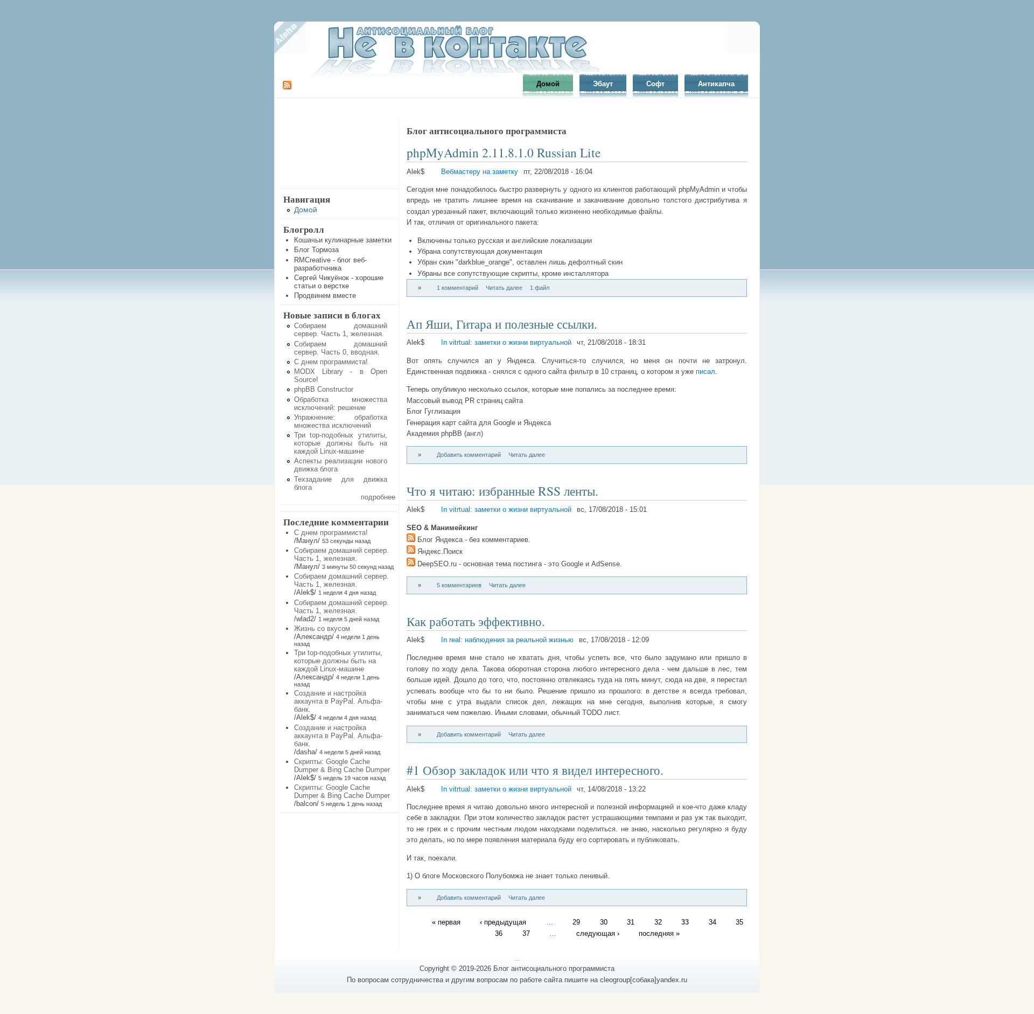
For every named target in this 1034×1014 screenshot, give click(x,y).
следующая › (597, 933)
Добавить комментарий (469, 455)
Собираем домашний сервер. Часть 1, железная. (341, 330)
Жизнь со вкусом (322, 628)
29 (576, 922)
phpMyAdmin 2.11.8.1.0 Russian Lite (503, 152)
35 (739, 922)
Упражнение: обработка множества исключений (341, 421)
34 (712, 922)
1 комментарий (457, 287)
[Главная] (461, 76)
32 (658, 922)
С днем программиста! (331, 362)
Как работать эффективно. (476, 621)
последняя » (659, 933)
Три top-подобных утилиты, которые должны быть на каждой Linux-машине (341, 443)
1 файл (539, 287)
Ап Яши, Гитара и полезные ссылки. (502, 323)
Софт (655, 84)
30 (603, 922)
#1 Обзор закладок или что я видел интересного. (535, 770)
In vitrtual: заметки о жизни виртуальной (506, 342)
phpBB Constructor (323, 389)
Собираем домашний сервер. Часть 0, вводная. (341, 348)
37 (526, 933)
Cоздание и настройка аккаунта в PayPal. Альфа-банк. (338, 701)
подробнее (378, 497)
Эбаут (603, 84)
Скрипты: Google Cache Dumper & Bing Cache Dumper (342, 766)
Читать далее (504, 287)
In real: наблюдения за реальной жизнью (507, 640)
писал (705, 371)
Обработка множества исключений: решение (341, 403)
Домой (548, 84)
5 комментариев (459, 585)
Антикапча (716, 84)
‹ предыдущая (503, 922)
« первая (446, 922)
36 (498, 933)
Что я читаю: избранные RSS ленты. (502, 490)
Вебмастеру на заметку (479, 172)
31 (630, 922)
